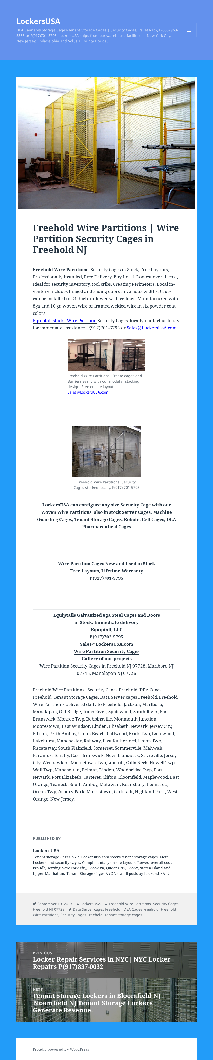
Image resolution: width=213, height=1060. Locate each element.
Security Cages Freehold (82, 914)
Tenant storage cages (123, 914)
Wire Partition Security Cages (106, 651)
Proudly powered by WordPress (61, 1049)
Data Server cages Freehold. (97, 909)
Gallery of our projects (107, 659)
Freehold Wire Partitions (130, 903)
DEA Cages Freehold (141, 909)
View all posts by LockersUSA (140, 873)
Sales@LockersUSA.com (152, 328)
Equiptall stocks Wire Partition (65, 320)
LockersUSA (38, 21)
